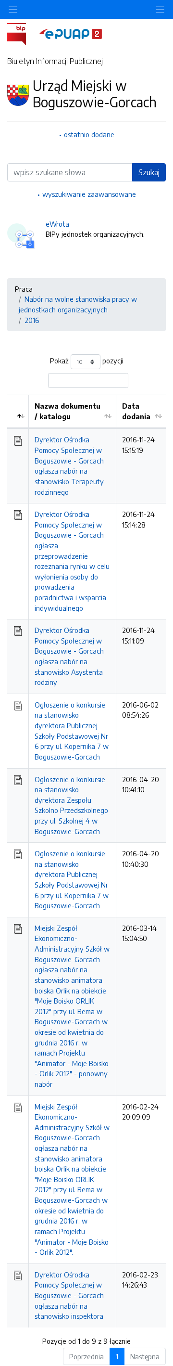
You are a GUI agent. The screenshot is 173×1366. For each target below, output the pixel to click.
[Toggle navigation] (160, 9)
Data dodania (136, 411)
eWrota (57, 223)
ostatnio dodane (89, 134)
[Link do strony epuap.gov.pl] (70, 33)
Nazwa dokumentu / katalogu (67, 411)
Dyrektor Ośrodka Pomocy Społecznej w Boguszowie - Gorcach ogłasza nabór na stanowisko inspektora (69, 1295)
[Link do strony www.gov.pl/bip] (22, 33)
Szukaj (149, 172)
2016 (32, 320)
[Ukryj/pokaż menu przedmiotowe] (13, 9)
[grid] (86, 861)
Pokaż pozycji (87, 361)
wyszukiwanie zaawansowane (89, 194)
